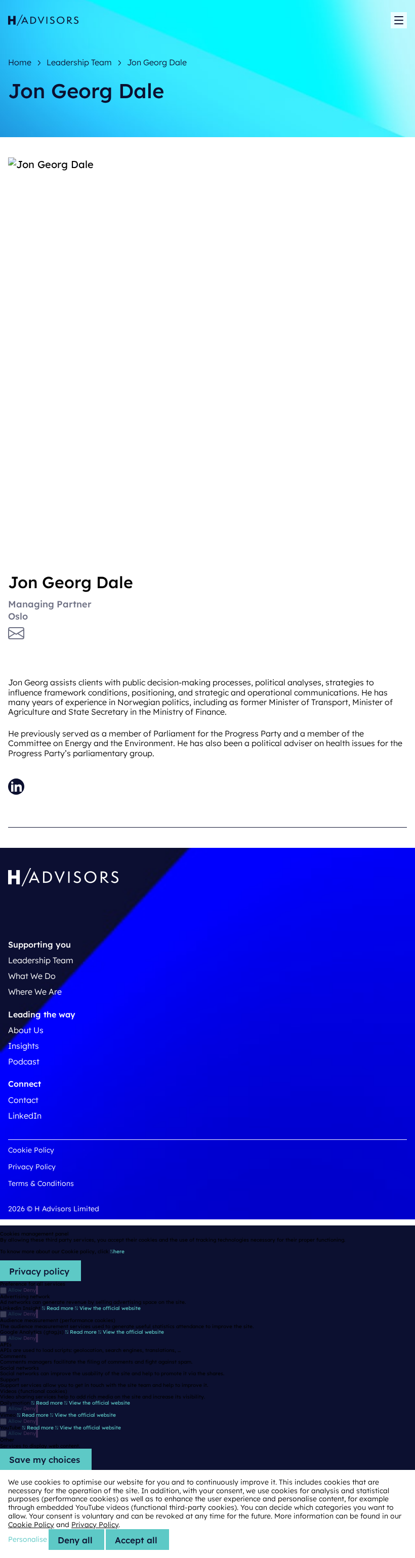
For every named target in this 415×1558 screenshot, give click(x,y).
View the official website (109, 1308)
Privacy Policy (32, 1166)
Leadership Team (40, 960)
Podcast (23, 1061)
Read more (60, 1308)
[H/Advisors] (43, 20)
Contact (23, 1100)
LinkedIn (25, 1116)
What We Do (32, 976)
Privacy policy (39, 1271)
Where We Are (35, 992)
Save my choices (44, 1459)
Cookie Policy (31, 1150)
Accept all (136, 1540)
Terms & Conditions (41, 1183)
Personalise (27, 1539)
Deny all (75, 1540)
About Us (26, 1030)
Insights (23, 1046)
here (118, 1251)
